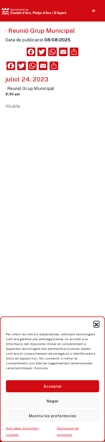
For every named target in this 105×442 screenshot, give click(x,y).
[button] (96, 323)
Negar (53, 401)
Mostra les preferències (52, 416)
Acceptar (52, 386)
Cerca (83, 45)
